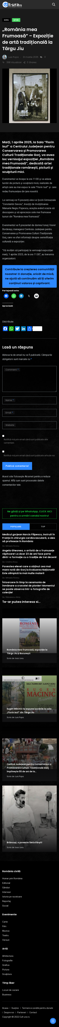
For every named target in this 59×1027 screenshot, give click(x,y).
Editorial (6, 883)
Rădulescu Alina (13, 597)
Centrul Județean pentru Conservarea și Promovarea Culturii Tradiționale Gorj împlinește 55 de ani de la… (29, 768)
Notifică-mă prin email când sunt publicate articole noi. (29, 455)
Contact (33, 1012)
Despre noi (9, 1012)
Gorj (6, 20)
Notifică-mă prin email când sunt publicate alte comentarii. (26, 441)
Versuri (5, 940)
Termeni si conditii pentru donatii (37, 1008)
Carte (5, 921)
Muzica (5, 931)
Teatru (5, 935)
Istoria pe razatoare (12, 896)
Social (5, 905)
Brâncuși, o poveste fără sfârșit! (24, 842)
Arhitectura (7, 956)
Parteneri (21, 1012)
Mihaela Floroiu (12, 546)
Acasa (5, 1008)
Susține (15, 1008)
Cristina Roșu (12, 562)
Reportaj (6, 901)
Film (4, 926)
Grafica (5, 965)
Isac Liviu (19, 658)
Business (6, 994)
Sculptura (7, 974)
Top (43, 527)
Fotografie (7, 960)
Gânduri (6, 887)
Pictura (5, 969)
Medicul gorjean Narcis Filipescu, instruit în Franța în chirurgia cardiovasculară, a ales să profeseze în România (28, 538)
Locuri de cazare (10, 990)
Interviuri (6, 892)
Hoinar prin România (12, 878)
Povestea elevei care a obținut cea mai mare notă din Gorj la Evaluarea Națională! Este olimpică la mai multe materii (28, 570)
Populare (15, 527)
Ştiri (16, 20)
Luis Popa (19, 717)
